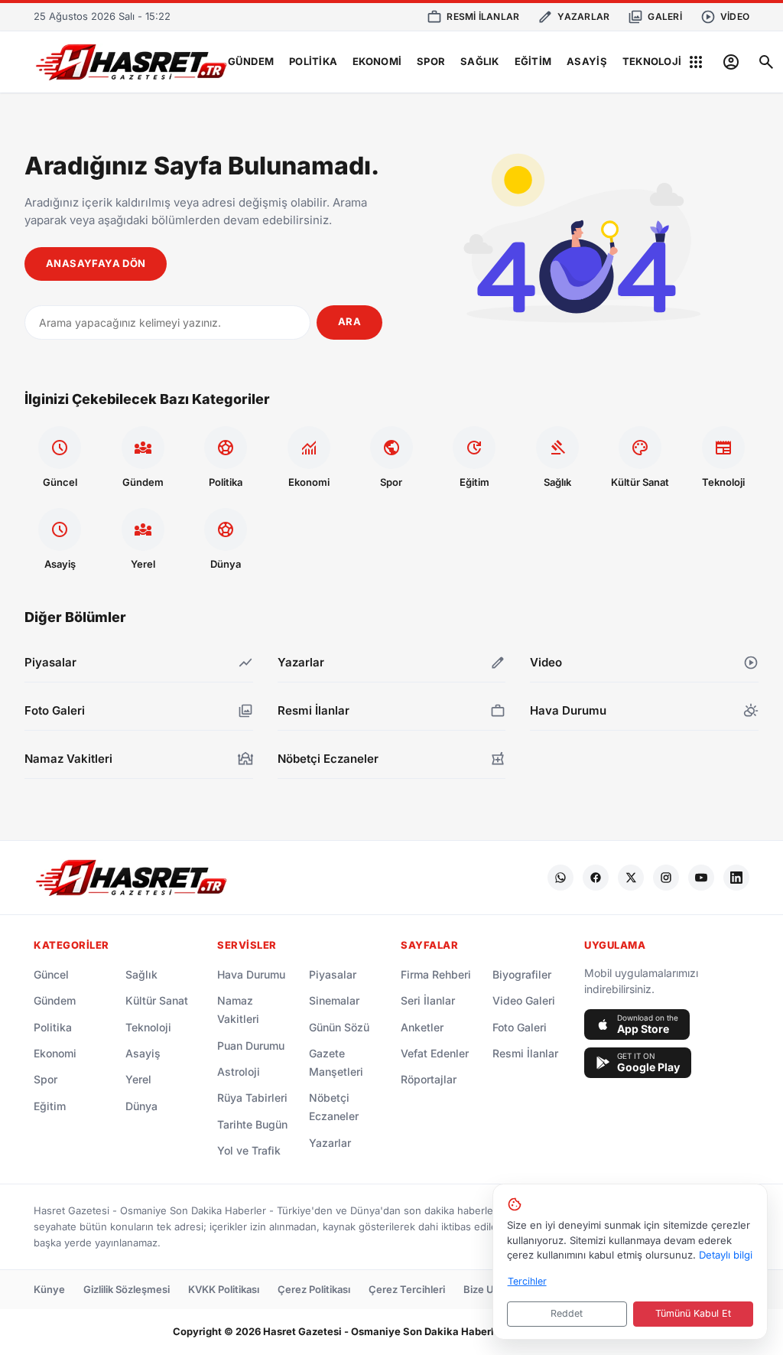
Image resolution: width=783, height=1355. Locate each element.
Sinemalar (334, 1000)
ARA (349, 321)
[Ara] (766, 62)
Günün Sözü (339, 1027)
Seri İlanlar (428, 1000)
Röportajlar (428, 1079)
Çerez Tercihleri (407, 1289)
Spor (431, 61)
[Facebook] (596, 878)
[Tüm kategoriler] (695, 62)
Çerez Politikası (314, 1289)
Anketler (422, 1027)
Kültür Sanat (156, 1000)
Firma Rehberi (436, 974)
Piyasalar (332, 974)
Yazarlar (330, 1142)
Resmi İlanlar (525, 1053)
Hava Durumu (251, 974)
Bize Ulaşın (489, 1289)
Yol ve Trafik (249, 1150)
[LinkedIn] (736, 878)
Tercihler (527, 1281)
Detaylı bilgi (725, 1255)
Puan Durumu (250, 1045)
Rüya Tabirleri (252, 1097)
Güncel (51, 974)
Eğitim (533, 61)
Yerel (138, 1079)
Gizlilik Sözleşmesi (126, 1289)
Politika (313, 61)
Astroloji (238, 1071)
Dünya (141, 1105)
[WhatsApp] (560, 878)
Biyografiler (521, 974)
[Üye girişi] (731, 62)
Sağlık (479, 61)
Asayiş (587, 61)
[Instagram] (666, 878)
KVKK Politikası (223, 1289)
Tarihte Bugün (252, 1124)
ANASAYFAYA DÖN (95, 263)
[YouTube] (701, 878)
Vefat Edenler (435, 1053)
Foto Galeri (519, 1027)
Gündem (251, 61)
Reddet (567, 1313)
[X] (631, 878)
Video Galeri (523, 1000)
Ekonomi (377, 61)
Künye (49, 1289)
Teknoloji (651, 61)
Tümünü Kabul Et (693, 1313)
